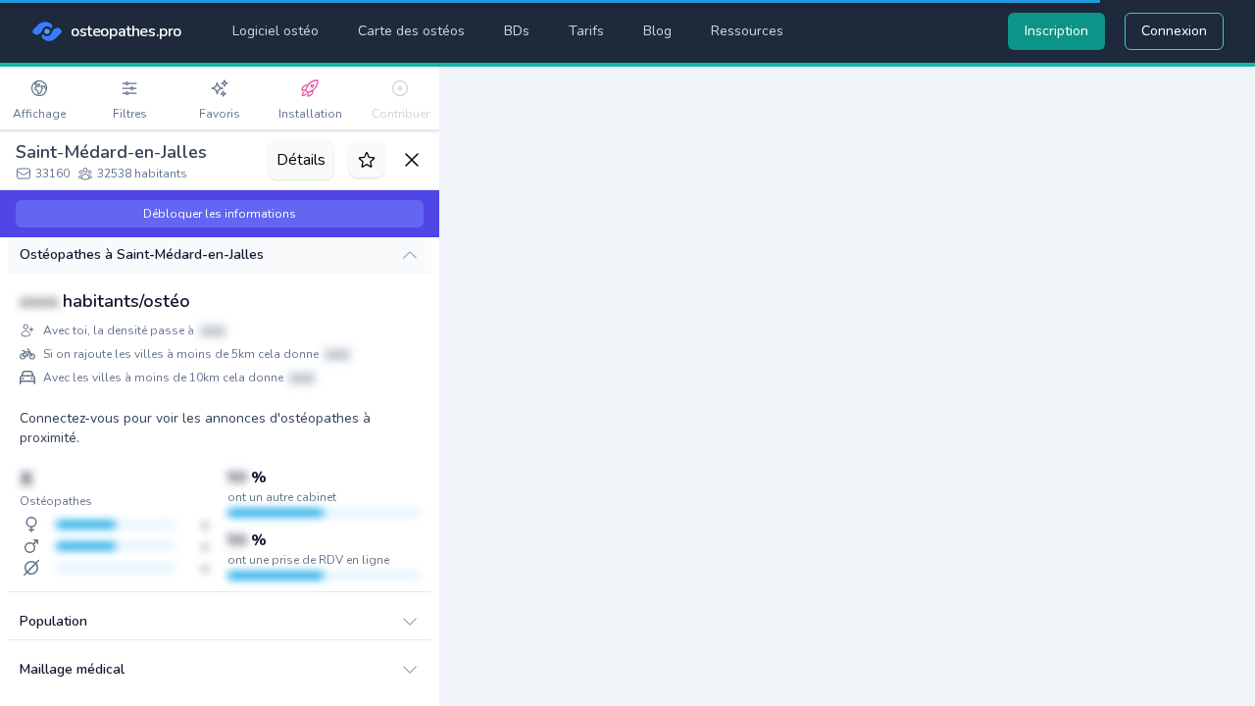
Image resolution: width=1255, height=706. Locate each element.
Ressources (747, 31)
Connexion (1174, 31)
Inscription (1056, 31)
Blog (657, 31)
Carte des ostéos (411, 31)
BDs (516, 31)
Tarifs (586, 31)
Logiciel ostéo (275, 31)
